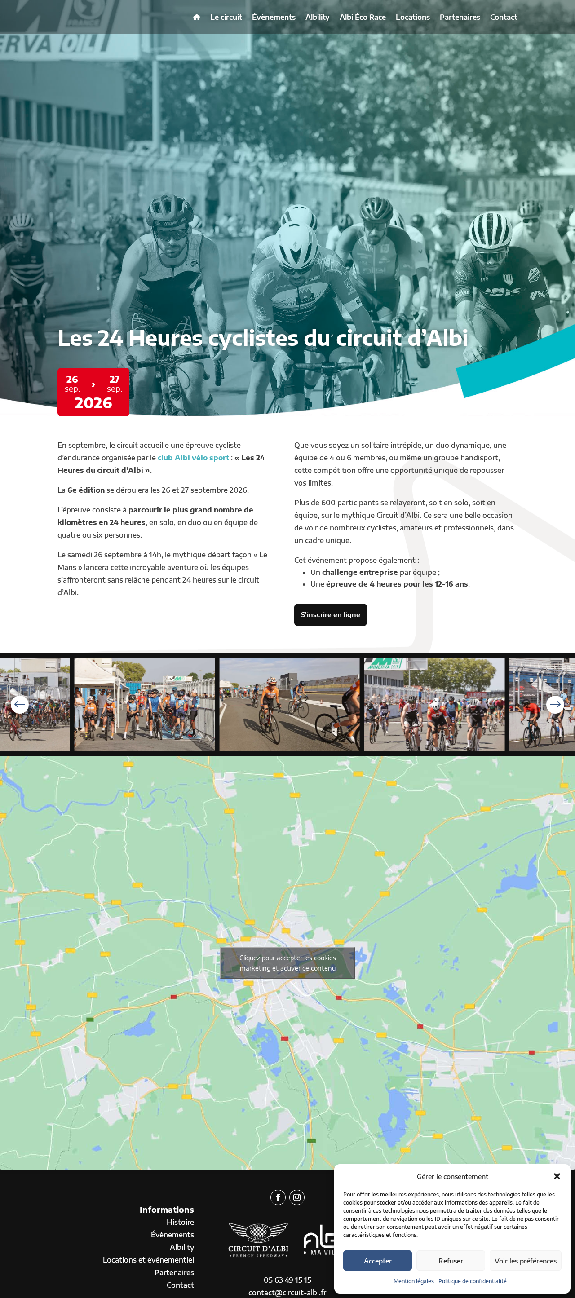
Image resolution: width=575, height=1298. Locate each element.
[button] (557, 1176)
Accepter (378, 1261)
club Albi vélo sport (193, 457)
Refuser (450, 1261)
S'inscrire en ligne (330, 614)
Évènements (274, 17)
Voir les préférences (526, 1261)
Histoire (180, 1222)
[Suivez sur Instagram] (297, 1197)
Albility (317, 17)
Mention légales (414, 1281)
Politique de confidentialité (472, 1281)
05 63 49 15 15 (287, 1280)
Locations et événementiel (148, 1259)
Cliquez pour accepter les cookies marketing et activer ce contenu (287, 963)
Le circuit (226, 17)
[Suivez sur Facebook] (278, 1197)
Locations (413, 17)
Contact (504, 17)
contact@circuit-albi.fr (287, 1292)
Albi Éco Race (363, 17)
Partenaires (460, 17)
